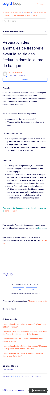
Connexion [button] (41, 4)
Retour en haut (9, 309)
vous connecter (16, 376)
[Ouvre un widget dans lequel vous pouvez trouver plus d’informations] (38, 391)
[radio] (18, 289)
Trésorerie (27, 12)
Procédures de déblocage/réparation (24, 15)
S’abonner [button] (25, 80)
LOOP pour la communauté (12, 12)
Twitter (7, 274)
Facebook (4, 274)
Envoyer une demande (38, 301)
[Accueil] (12, 5)
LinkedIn (11, 274)
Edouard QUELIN (15, 72)
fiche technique (12, 211)
